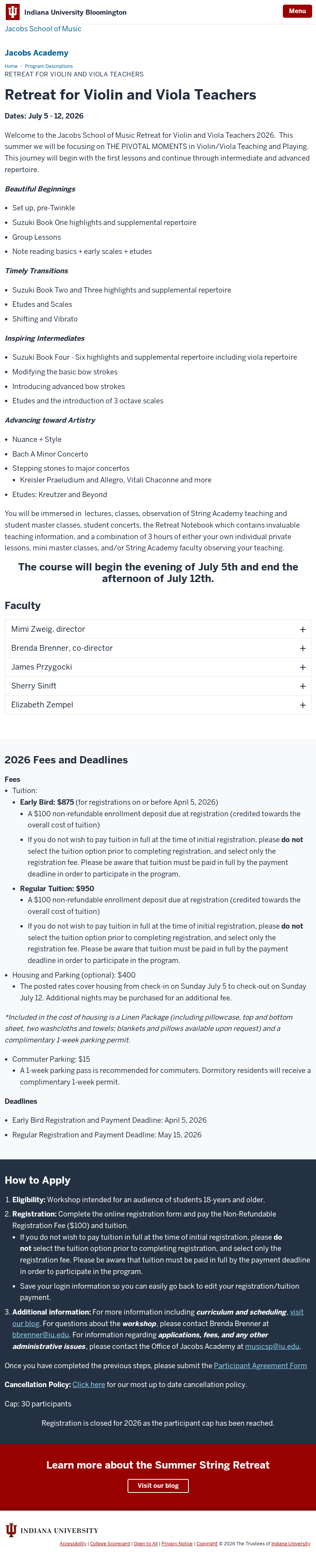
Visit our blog (158, 1486)
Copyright (207, 1544)
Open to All (146, 1544)
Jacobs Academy (36, 53)
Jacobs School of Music (43, 28)
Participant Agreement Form (260, 1365)
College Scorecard (110, 1544)
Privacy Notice (177, 1544)
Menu (297, 11)
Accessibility (73, 1544)
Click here (88, 1384)
